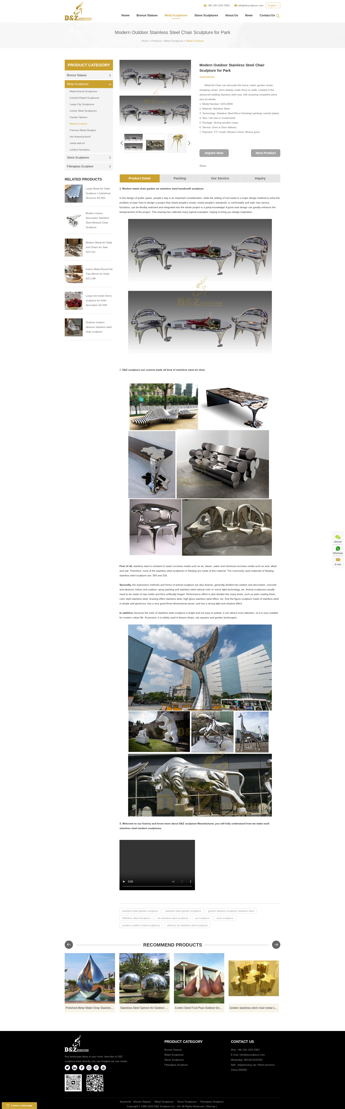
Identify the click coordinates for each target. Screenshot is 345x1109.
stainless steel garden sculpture (140, 910)
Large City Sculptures (82, 104)
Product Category (89, 65)
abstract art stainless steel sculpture (187, 925)
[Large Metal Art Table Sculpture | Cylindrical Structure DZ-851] (74, 194)
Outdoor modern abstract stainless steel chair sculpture (99, 327)
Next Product (266, 153)
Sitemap (210, 1106)
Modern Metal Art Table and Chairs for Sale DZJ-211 (99, 247)
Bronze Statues (147, 15)
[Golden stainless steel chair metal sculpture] (254, 978)
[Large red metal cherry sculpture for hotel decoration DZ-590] (74, 301)
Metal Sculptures (176, 15)
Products (156, 40)
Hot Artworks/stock (80, 136)
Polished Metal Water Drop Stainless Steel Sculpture (90, 1007)
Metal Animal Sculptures (83, 91)
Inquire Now (214, 153)
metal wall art (77, 143)
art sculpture (202, 918)
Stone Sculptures (206, 15)
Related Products (83, 179)
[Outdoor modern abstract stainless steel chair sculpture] (74, 327)
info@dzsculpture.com (250, 5)
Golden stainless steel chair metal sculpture (254, 1007)
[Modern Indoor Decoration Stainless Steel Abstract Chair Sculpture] (74, 220)
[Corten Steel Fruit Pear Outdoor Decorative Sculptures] (199, 978)
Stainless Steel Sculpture (136, 918)
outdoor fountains (80, 149)
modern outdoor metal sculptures (141, 925)
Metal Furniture (195, 40)
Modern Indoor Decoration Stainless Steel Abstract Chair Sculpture (97, 220)
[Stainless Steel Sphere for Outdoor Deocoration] (144, 978)
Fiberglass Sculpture (80, 166)
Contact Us (267, 15)
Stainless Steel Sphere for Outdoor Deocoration (145, 1007)
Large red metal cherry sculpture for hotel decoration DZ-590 (99, 300)
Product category (183, 1042)
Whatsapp (338, 553)
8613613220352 (253, 1059)
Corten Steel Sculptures (83, 110)
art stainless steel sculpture (172, 918)
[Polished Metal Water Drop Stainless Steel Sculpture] (90, 978)
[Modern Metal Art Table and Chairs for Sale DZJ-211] (74, 248)
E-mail (338, 564)
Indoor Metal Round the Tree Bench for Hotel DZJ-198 (99, 274)
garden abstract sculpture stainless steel (231, 910)
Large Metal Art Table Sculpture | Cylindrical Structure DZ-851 (98, 193)
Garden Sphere (78, 117)
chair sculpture (225, 918)
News (249, 15)
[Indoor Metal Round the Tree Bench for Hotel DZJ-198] (74, 274)
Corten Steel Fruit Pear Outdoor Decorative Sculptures (199, 1007)
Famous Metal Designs (83, 130)
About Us (231, 15)
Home (125, 15)
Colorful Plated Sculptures (84, 97)
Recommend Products (172, 945)
